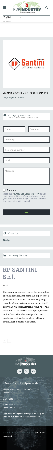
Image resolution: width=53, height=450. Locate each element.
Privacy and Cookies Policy (25, 193)
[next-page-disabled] (9, 341)
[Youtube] (33, 371)
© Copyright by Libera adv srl (18, 432)
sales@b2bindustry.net (34, 413)
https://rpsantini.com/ (14, 97)
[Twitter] (26, 371)
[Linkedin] (19, 371)
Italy (6, 240)
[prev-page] (4, 341)
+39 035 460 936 (15, 408)
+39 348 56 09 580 (16, 405)
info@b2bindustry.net (31, 416)
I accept (11, 190)
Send (26, 212)
